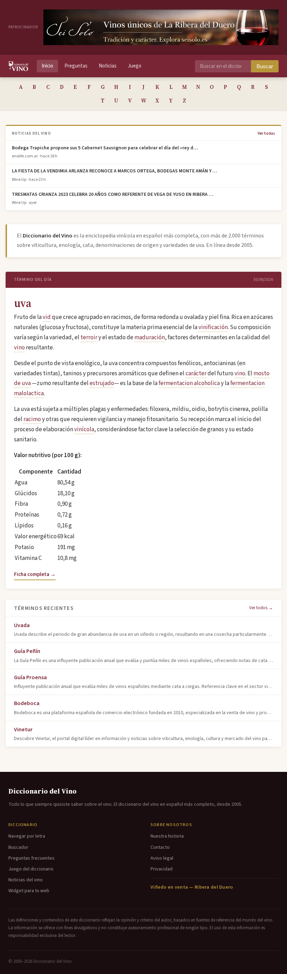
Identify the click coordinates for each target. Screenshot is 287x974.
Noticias (108, 66)
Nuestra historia (167, 836)
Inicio (47, 66)
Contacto (160, 847)
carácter (196, 373)
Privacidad (161, 869)
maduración (149, 337)
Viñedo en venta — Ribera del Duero (191, 887)
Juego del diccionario (31, 869)
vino (19, 347)
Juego (134, 66)
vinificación (213, 327)
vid (47, 317)
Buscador (18, 847)
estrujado (102, 383)
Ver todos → (261, 608)
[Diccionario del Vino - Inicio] (18, 66)
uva (22, 303)
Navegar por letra (26, 836)
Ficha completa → (35, 574)
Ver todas (266, 133)
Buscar (265, 66)
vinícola (84, 429)
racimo (32, 419)
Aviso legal (161, 858)
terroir (88, 337)
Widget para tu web (28, 890)
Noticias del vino (25, 879)
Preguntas (76, 66)
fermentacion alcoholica (189, 383)
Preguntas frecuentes (31, 858)
